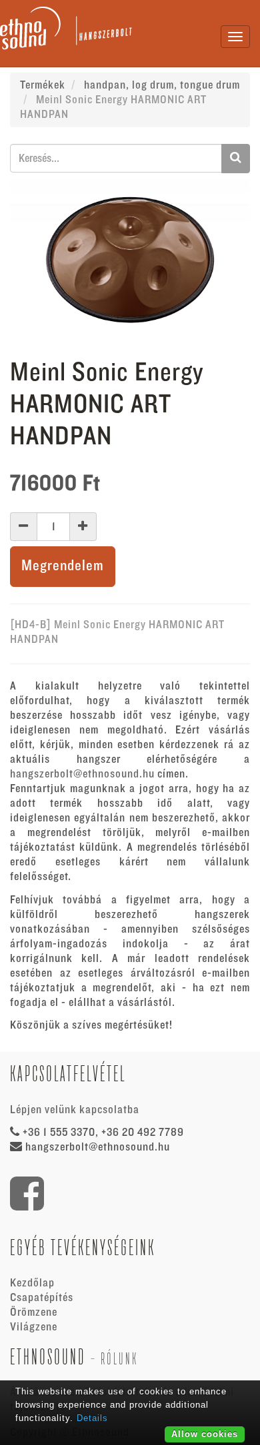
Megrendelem (62, 566)
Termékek (42, 85)
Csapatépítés (41, 1298)
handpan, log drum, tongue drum (162, 85)
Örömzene (33, 1312)
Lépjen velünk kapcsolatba (74, 1110)
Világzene (33, 1327)
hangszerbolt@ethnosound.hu (82, 774)
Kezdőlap (32, 1283)
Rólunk (119, 1358)
